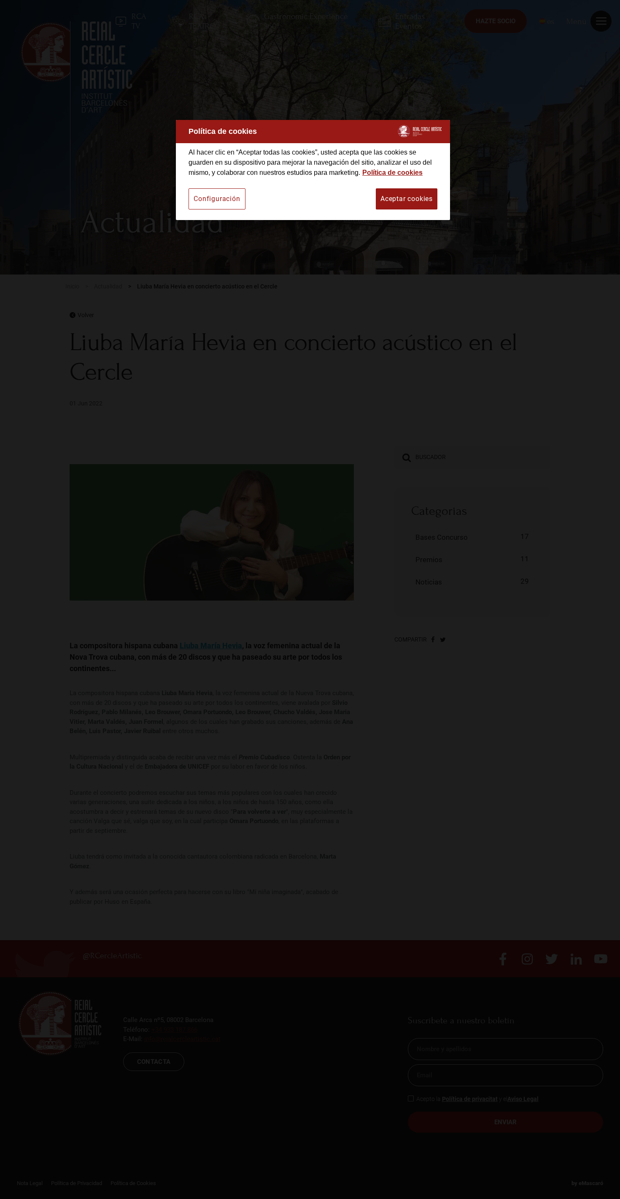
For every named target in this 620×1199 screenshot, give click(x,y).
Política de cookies (392, 172)
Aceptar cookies (406, 199)
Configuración (217, 199)
